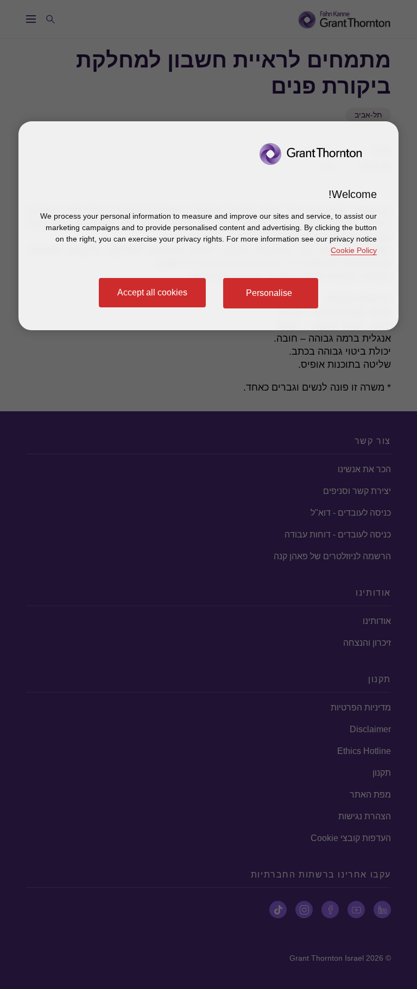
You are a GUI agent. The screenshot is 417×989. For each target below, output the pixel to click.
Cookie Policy (354, 250)
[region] (208, 225)
